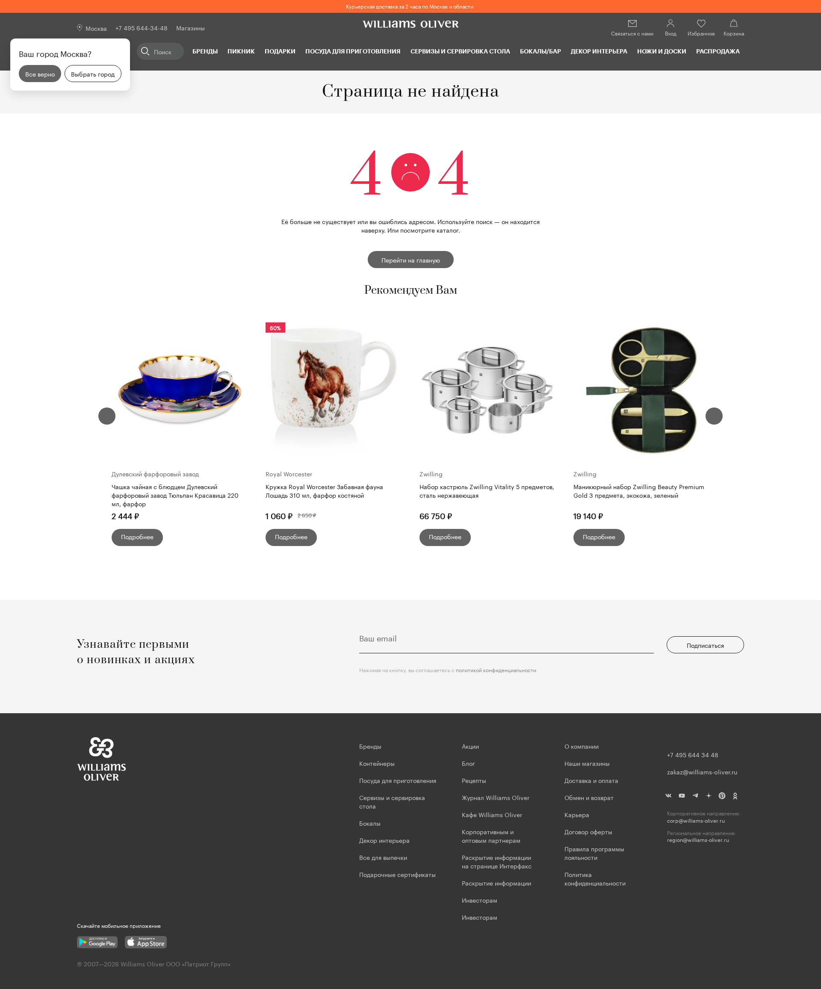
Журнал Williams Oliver (495, 797)
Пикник (241, 51)
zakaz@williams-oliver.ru (702, 771)
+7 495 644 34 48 (692, 754)
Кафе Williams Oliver (492, 814)
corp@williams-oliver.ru (696, 820)
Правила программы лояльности (594, 853)
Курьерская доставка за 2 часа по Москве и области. (410, 6)
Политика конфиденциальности (595, 878)
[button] (106, 416)
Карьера (576, 814)
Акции (470, 745)
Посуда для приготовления (352, 51)
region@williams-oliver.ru (698, 839)
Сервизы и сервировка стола (460, 51)
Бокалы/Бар (540, 51)
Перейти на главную (410, 259)
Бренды (205, 51)
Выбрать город (93, 73)
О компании (581, 745)
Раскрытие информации (496, 882)
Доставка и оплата (591, 780)
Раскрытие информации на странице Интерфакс (497, 861)
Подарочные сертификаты (397, 874)
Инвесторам (480, 899)
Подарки (280, 51)
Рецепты (474, 780)
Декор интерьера (599, 51)
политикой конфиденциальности (496, 669)
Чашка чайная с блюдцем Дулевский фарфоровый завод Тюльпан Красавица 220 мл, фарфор (175, 495)
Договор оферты (588, 831)
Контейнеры (377, 763)
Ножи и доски (661, 51)
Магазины (190, 27)
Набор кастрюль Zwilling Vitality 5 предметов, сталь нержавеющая (486, 490)
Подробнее (137, 536)
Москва (96, 27)
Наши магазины (587, 763)
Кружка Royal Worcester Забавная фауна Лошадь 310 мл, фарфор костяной (324, 490)
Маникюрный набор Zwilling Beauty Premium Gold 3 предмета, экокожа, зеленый (638, 490)
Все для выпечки (383, 857)
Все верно (40, 73)
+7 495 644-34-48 (141, 27)
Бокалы (370, 822)
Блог (468, 763)
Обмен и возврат (589, 797)
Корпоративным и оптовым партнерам (491, 835)
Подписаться (705, 644)
